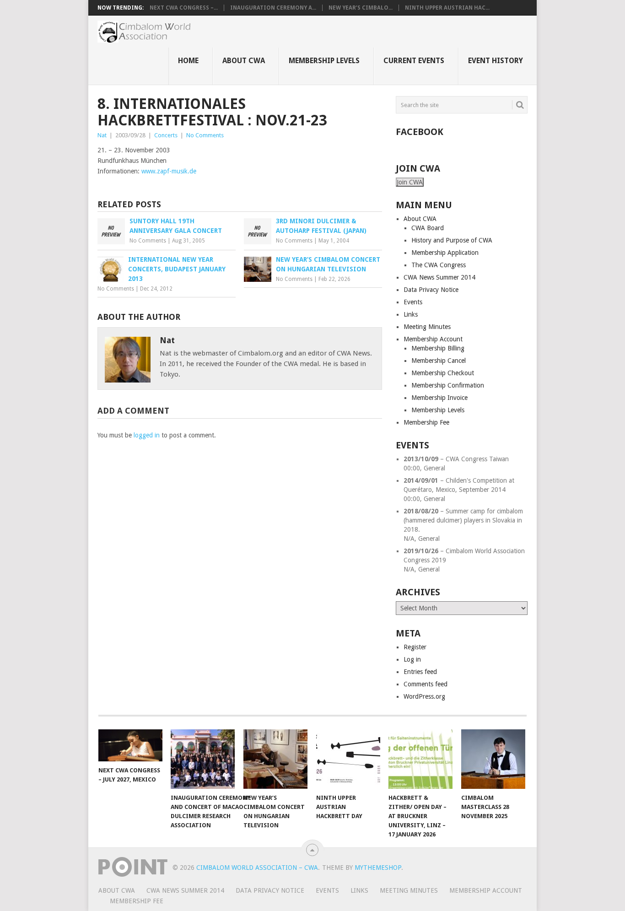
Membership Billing (437, 348)
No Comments (205, 135)
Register (415, 647)
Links (411, 314)
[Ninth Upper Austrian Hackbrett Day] (348, 759)
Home (188, 60)
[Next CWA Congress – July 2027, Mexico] (130, 745)
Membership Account (433, 339)
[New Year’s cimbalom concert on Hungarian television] (275, 759)
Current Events (413, 60)
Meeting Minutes (427, 326)
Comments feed (425, 684)
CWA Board (427, 228)
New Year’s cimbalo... (361, 8)
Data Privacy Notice (431, 289)
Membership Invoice (439, 397)
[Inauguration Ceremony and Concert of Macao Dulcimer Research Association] (203, 759)
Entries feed (420, 671)
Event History (495, 60)
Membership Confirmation (447, 385)
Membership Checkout (442, 373)
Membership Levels (324, 60)
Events (413, 302)
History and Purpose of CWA (451, 240)
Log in (412, 659)
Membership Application (445, 252)
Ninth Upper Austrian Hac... (447, 8)
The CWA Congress (438, 265)
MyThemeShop (378, 867)
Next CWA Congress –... (184, 8)
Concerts (166, 135)
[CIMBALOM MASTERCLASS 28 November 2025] (493, 759)
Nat (102, 135)
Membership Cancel (438, 360)
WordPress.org (424, 696)
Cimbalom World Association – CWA (257, 867)
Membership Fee (426, 422)
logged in (147, 435)
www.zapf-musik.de (168, 171)
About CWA (243, 60)
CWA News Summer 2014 (439, 277)
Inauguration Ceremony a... (273, 8)
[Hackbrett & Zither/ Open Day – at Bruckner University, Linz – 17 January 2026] (420, 759)
